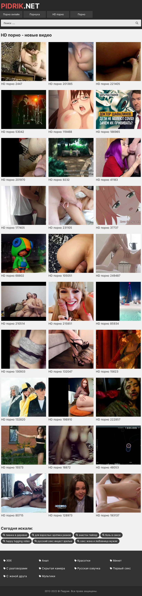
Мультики (48, 576)
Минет (117, 560)
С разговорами (16, 568)
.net (20, 6)
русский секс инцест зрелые (55, 541)
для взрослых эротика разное (53, 535)
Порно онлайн (11, 14)
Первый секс (122, 568)
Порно (81, 14)
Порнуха (35, 14)
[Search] (137, 23)
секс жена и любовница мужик (98, 541)
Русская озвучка (88, 568)
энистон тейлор (88, 535)
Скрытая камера (53, 568)
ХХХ (9, 560)
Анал (45, 560)
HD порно (58, 14)
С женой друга (16, 576)
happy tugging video (18, 541)
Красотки (83, 560)
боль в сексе (113, 535)
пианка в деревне (16, 535)
